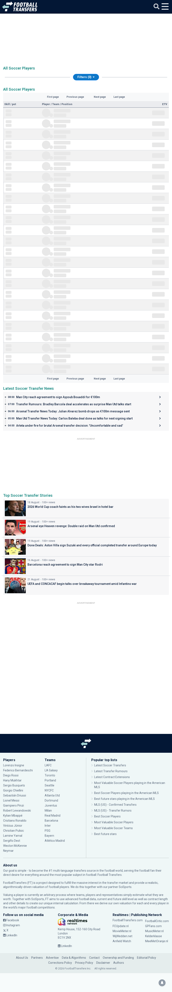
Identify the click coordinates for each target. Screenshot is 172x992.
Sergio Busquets (14, 785)
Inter (48, 825)
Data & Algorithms (74, 957)
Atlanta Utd (52, 795)
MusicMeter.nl (154, 931)
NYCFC (49, 790)
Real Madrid (52, 815)
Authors (118, 962)
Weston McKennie (15, 845)
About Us (22, 957)
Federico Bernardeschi (18, 770)
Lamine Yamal (12, 835)
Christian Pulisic (13, 830)
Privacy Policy (84, 962)
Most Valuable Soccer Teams (113, 828)
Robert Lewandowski (17, 810)
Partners (37, 957)
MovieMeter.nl (122, 931)
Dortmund (51, 800)
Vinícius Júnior (12, 825)
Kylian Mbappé (13, 815)
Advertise (52, 957)
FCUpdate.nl (121, 926)
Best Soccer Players (107, 816)
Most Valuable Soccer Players (113, 822)
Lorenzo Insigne (13, 765)
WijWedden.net (122, 936)
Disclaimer (103, 962)
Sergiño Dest (11, 840)
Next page (100, 96)
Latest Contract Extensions (112, 777)
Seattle (49, 785)
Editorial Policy (146, 957)
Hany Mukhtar (12, 780)
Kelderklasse (153, 936)
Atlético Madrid (55, 840)
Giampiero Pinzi (13, 805)
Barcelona (51, 820)
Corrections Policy (60, 962)
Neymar (8, 850)
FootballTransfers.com (128, 920)
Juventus (51, 805)
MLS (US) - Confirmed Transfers (115, 804)
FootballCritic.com (157, 921)
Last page (119, 96)
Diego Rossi (10, 775)
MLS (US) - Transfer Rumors (113, 810)
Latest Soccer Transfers (110, 765)
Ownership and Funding (118, 957)
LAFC (48, 765)
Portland (50, 780)
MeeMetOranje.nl (156, 941)
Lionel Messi (11, 800)
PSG (47, 830)
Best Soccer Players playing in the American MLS (126, 793)
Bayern (49, 835)
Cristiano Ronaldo (14, 820)
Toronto (50, 775)
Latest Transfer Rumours (111, 771)
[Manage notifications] (162, 982)
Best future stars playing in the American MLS (124, 798)
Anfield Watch (122, 941)
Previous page (75, 96)
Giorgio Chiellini (13, 790)
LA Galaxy (51, 770)
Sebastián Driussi (15, 795)
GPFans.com (153, 926)
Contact (94, 957)
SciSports (125, 887)
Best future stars (105, 834)
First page (53, 96)
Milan (48, 810)
